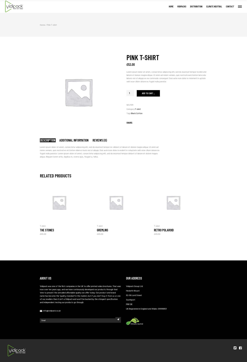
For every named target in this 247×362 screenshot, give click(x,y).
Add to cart (147, 93)
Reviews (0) (100, 140)
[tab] (48, 140)
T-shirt (138, 109)
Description (47, 140)
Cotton (139, 113)
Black (133, 113)
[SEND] (118, 319)
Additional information (74, 140)
